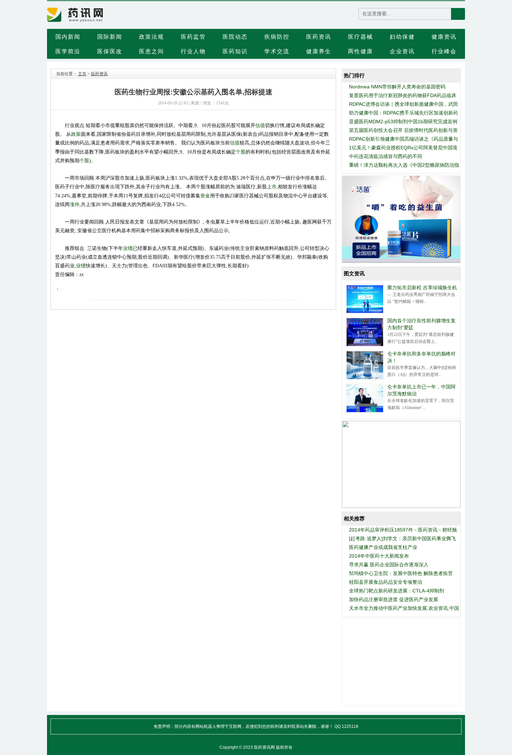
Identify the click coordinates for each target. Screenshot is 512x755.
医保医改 (109, 51)
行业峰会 (444, 51)
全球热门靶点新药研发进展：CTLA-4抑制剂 (396, 590)
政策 (76, 134)
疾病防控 (276, 37)
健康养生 (318, 51)
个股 (241, 152)
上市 (272, 186)
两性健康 (360, 51)
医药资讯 (318, 37)
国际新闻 (109, 37)
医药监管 (193, 37)
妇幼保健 (402, 37)
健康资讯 (444, 37)
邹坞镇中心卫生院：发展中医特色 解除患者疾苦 (401, 573)
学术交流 (276, 51)
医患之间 (151, 51)
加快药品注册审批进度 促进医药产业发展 (393, 599)
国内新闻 (67, 37)
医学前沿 (67, 51)
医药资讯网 (264, 747)
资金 (205, 195)
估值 (260, 125)
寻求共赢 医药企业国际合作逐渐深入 (388, 564)
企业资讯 (402, 51)
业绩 (128, 248)
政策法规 (151, 37)
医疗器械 (360, 37)
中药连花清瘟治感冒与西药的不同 (385, 156)
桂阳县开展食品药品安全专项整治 (385, 582)
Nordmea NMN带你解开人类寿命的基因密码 (397, 86)
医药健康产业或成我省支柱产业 (383, 547)
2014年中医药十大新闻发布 (379, 556)
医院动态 (235, 37)
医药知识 (235, 51)
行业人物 (193, 51)
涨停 (74, 204)
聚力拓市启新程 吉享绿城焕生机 (422, 287)
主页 (82, 73)
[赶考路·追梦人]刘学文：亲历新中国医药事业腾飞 (402, 538)
